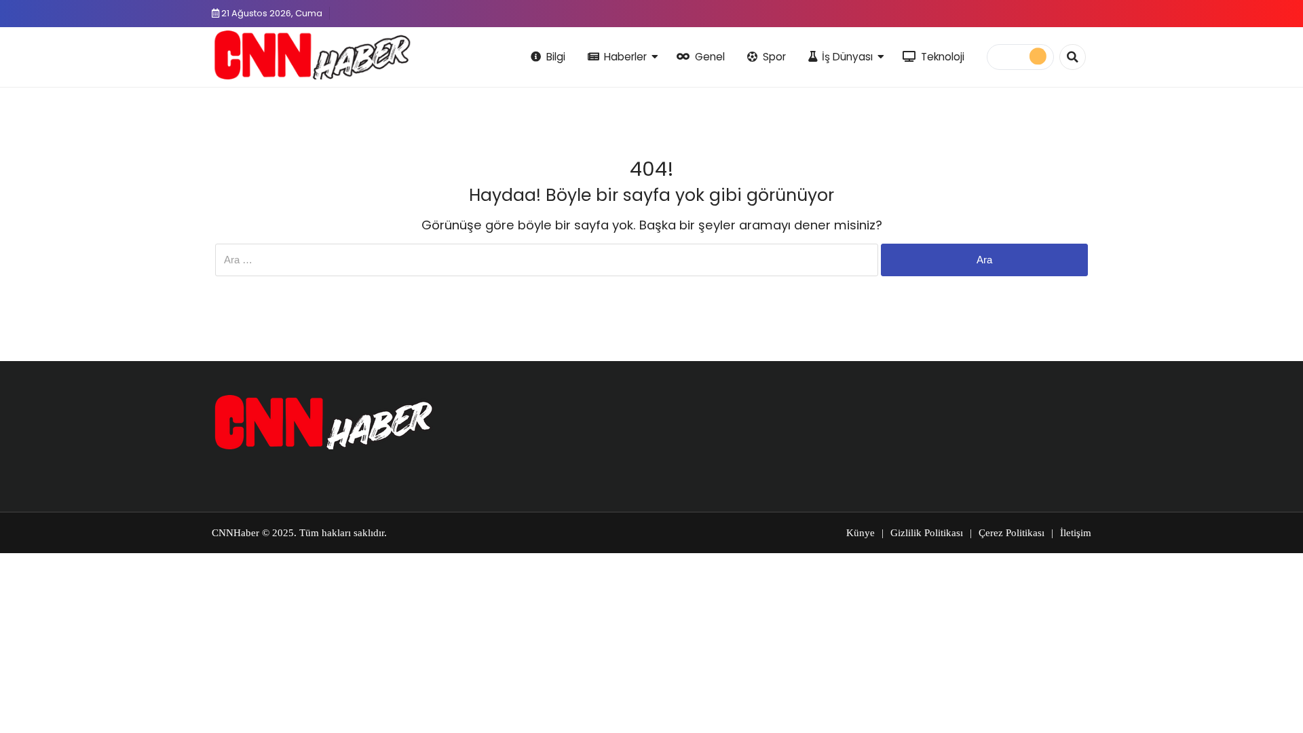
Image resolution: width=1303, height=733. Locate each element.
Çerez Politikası (1011, 532)
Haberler (625, 57)
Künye (860, 532)
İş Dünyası (847, 57)
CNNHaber (235, 532)
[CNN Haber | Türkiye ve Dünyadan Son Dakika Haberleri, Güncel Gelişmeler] (312, 55)
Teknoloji (942, 57)
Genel (710, 57)
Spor (774, 57)
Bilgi (555, 57)
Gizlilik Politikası (926, 532)
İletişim (1075, 532)
